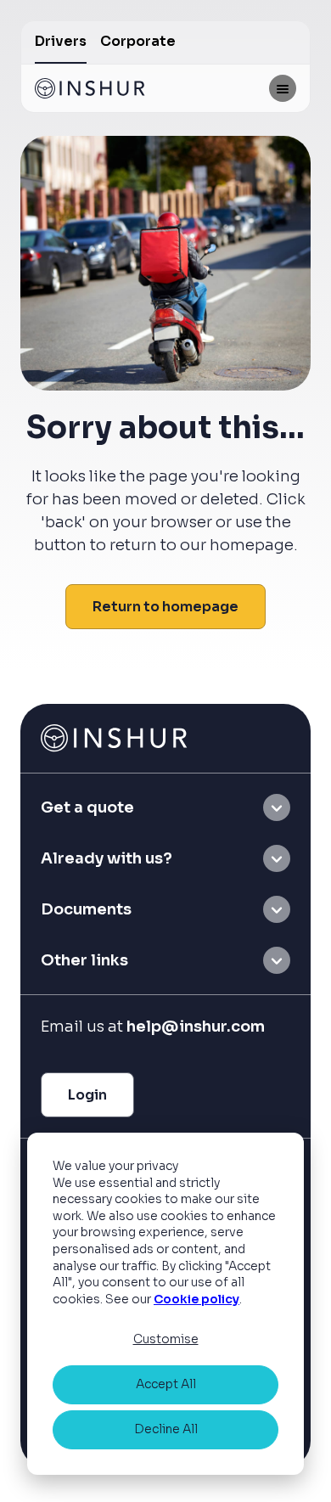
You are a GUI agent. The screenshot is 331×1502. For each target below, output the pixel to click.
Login (87, 1095)
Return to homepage (165, 607)
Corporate (138, 41)
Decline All (166, 1429)
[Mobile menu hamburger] (282, 88)
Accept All (166, 1384)
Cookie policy (196, 1299)
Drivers (61, 41)
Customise (166, 1339)
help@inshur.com (195, 1026)
